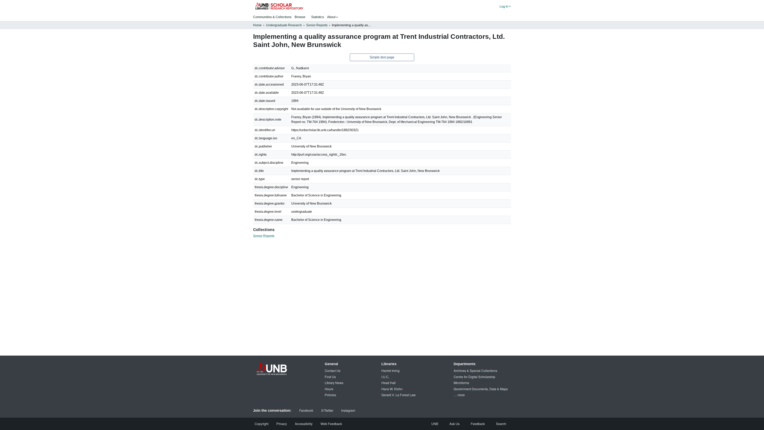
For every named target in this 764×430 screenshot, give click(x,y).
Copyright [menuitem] (261, 423)
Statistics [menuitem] (317, 17)
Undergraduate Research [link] (284, 25)
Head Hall (388, 382)
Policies (330, 395)
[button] (279, 7)
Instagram (348, 410)
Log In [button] (504, 6)
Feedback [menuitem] (478, 423)
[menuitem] (301, 17)
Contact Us (332, 370)
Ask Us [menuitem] (454, 423)
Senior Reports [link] (316, 25)
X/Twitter (327, 410)
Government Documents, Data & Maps (481, 389)
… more (459, 395)
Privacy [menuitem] (281, 423)
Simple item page (382, 57)
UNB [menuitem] (434, 423)
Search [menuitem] (501, 423)
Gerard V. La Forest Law (398, 395)
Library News (334, 382)
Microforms (461, 382)
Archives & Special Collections (475, 370)
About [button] (331, 17)
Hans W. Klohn (391, 389)
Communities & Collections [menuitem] (272, 17)
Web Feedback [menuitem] (331, 423)
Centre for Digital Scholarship (474, 376)
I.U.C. (385, 376)
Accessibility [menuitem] (304, 423)
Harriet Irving (390, 370)
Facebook (306, 410)
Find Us (330, 376)
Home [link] (257, 25)
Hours (329, 389)
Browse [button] (300, 17)
